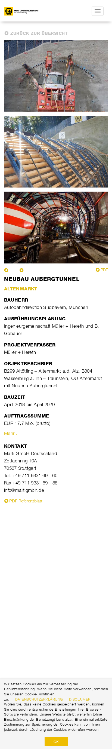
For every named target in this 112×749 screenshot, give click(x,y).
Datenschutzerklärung (39, 699)
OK (56, 741)
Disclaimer (80, 699)
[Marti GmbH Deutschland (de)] (30, 11)
